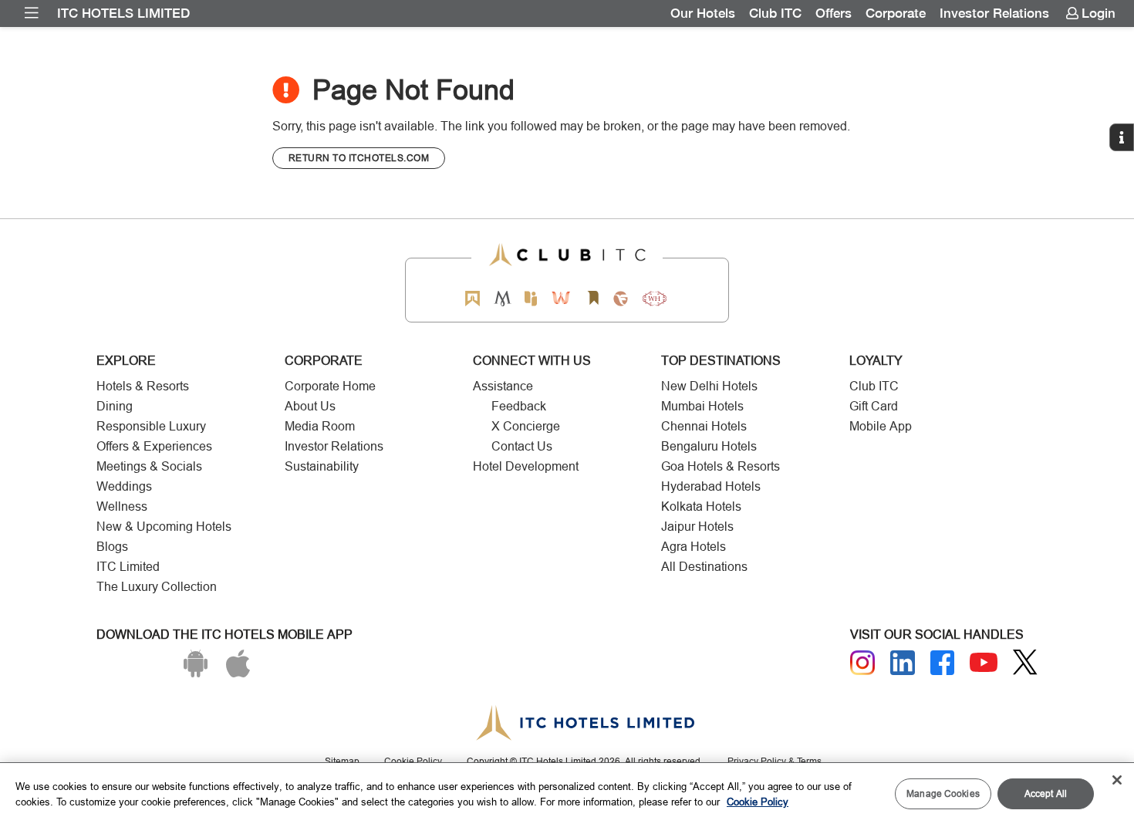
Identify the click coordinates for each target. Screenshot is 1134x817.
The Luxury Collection (156, 586)
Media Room (320, 426)
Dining (114, 406)
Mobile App (880, 426)
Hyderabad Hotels (711, 486)
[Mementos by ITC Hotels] (502, 298)
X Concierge (525, 426)
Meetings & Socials (149, 466)
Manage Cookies (943, 793)
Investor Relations (994, 13)
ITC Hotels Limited (123, 13)
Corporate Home (330, 386)
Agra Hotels (693, 546)
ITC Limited (128, 566)
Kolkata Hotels (701, 506)
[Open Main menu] (32, 13)
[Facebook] (942, 662)
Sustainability (322, 466)
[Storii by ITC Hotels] (592, 298)
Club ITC (775, 13)
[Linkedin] (902, 662)
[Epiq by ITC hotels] (530, 298)
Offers (833, 13)
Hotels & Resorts (142, 386)
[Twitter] (1025, 662)
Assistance (503, 386)
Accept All (1045, 793)
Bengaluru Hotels (709, 446)
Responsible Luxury (151, 426)
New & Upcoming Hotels (163, 526)
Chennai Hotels (704, 426)
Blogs (112, 546)
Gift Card (873, 406)
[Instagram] (862, 662)
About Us (310, 406)
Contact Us (521, 446)
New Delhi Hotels (709, 386)
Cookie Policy (757, 801)
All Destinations (704, 566)
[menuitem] (32, 13)
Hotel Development (526, 466)
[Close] (1117, 780)
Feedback (518, 406)
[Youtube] (983, 662)
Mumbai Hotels (702, 406)
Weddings (124, 486)
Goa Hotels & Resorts (720, 466)
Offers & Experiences (154, 446)
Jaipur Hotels (697, 526)
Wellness (121, 506)
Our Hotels (702, 13)
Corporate (896, 13)
